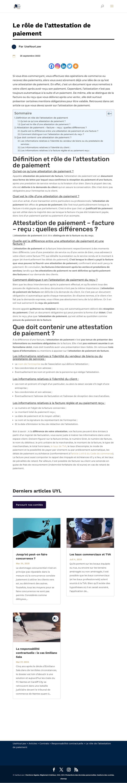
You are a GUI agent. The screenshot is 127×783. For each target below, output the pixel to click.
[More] (75, 66)
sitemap (63, 779)
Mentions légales (32, 775)
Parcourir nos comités (29, 504)
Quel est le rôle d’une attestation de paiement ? (45, 124)
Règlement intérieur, (48, 775)
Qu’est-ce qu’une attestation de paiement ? (43, 121)
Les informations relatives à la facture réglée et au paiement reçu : (55, 150)
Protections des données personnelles (80, 775)
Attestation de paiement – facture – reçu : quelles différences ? (52, 127)
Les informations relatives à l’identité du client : (45, 147)
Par (21, 46)
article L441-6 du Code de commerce (92, 453)
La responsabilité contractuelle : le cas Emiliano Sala (36, 652)
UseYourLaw (32, 46)
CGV (63, 775)
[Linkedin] (63, 66)
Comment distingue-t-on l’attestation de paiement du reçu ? (52, 134)
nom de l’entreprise (29, 364)
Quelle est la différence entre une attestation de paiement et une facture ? (59, 131)
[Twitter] (69, 66)
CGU (58, 775)
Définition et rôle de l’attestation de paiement (42, 118)
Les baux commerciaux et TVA (90, 554)
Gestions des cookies (105, 775)
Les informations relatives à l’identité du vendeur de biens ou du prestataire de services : (62, 142)
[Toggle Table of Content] (107, 113)
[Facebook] (51, 66)
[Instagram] (57, 66)
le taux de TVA (58, 446)
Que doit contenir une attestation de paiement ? (44, 137)
